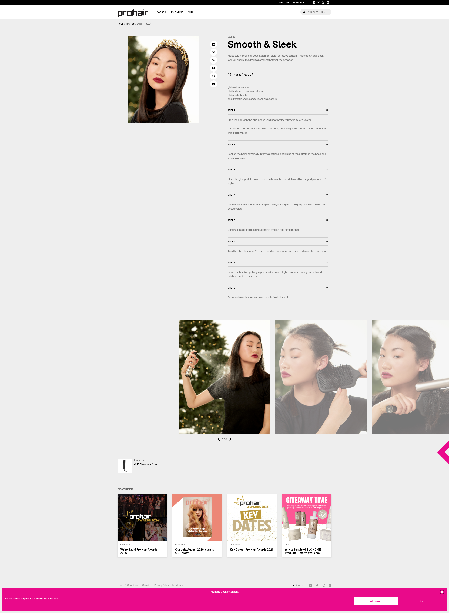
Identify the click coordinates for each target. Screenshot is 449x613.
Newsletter (298, 2)
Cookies (146, 585)
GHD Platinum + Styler (146, 464)
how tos (130, 23)
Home (120, 23)
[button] (442, 592)
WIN (190, 12)
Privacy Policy (161, 585)
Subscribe (284, 2)
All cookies (376, 601)
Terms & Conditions (128, 585)
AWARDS (161, 12)
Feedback (177, 585)
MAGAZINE (177, 12)
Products (139, 460)
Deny (422, 601)
